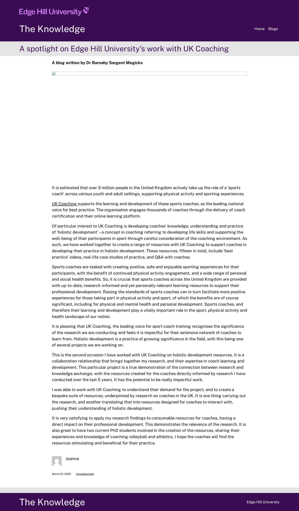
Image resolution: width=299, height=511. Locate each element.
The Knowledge (52, 28)
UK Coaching (65, 203)
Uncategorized (85, 473)
